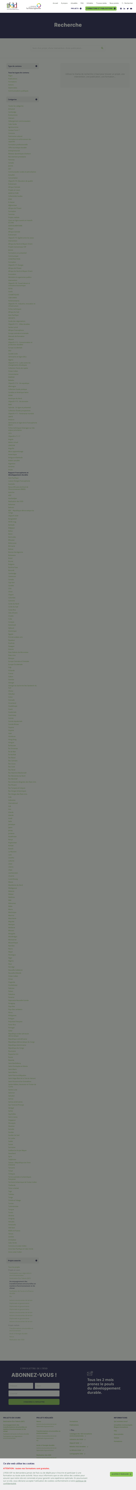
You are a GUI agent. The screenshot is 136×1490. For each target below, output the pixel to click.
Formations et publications (99, 8)
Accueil (55, 3)
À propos (64, 3)
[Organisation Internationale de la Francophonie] (33, 6)
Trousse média (101, 3)
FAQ (82, 3)
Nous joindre (114, 3)
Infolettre (90, 3)
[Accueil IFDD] (12, 6)
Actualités (74, 3)
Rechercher (129, 3)
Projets (75, 8)
